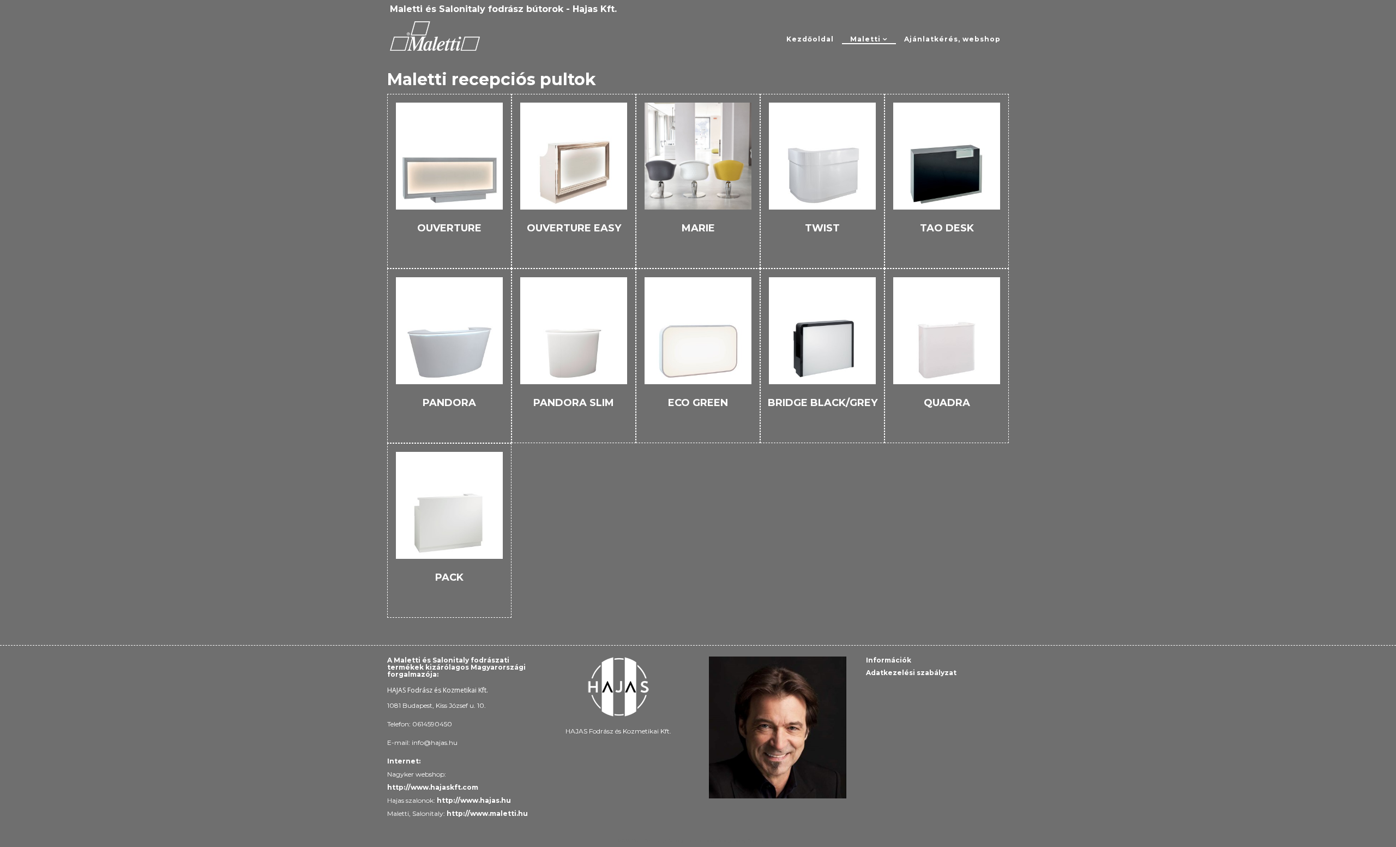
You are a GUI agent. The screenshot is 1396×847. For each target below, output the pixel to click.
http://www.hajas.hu (474, 800)
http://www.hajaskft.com (433, 787)
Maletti (865, 39)
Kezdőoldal (810, 39)
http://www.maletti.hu (487, 813)
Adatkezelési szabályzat (911, 673)
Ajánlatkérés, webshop (952, 39)
